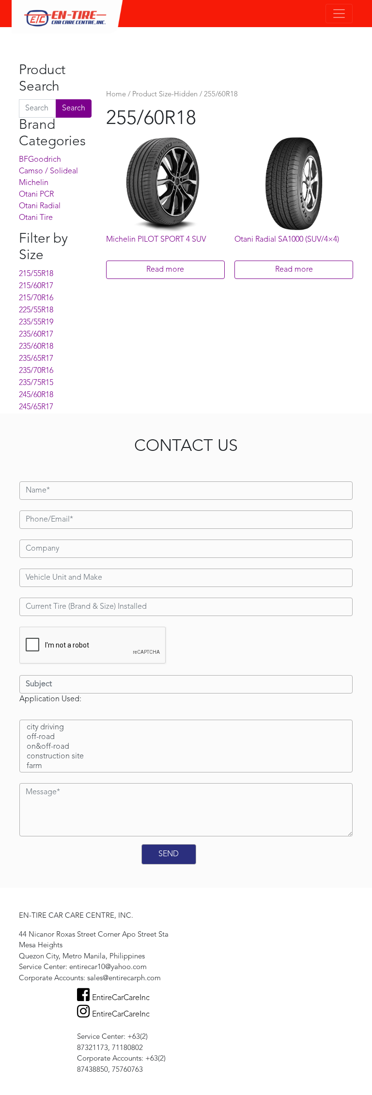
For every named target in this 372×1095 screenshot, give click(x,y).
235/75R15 (36, 383)
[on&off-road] (186, 747)
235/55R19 (36, 322)
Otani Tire (36, 218)
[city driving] (186, 728)
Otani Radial (40, 206)
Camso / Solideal (48, 171)
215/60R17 (36, 286)
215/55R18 (36, 274)
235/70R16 (36, 371)
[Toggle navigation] (339, 13)
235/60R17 (36, 335)
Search (73, 108)
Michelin (33, 183)
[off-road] (186, 737)
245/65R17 (36, 407)
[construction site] (186, 757)
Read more (165, 270)
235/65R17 (36, 359)
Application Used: (50, 699)
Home (116, 94)
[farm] (186, 766)
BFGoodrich (40, 160)
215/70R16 (36, 298)
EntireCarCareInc (121, 998)
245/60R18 (36, 395)
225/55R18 (36, 310)
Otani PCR (36, 195)
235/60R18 (36, 347)
